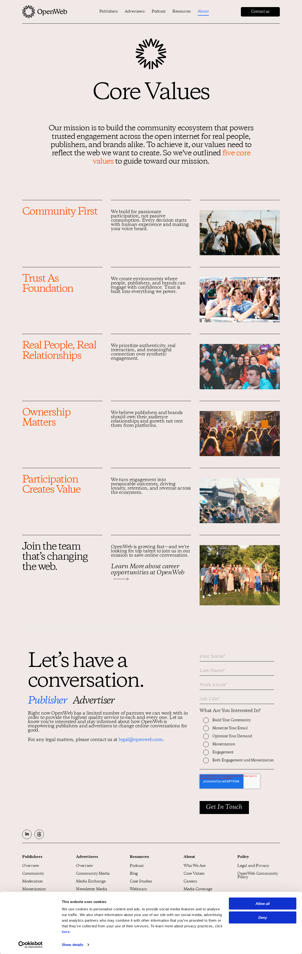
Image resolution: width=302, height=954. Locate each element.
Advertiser (93, 701)
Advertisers (135, 11)
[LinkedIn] (27, 834)
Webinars (138, 889)
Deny (262, 918)
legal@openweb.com (141, 740)
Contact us (260, 12)
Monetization (34, 889)
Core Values (194, 874)
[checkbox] (237, 743)
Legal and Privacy (253, 866)
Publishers (108, 11)
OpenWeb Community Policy (257, 875)
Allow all (263, 904)
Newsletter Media (91, 889)
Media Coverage (198, 889)
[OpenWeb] (44, 11)
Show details (72, 945)
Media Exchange (90, 881)
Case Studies (141, 881)
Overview (30, 866)
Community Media (93, 874)
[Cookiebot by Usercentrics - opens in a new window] (30, 944)
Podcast (159, 11)
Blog (134, 874)
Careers (190, 881)
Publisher (47, 701)
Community (33, 874)
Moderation (32, 881)
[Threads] (39, 834)
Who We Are (195, 866)
